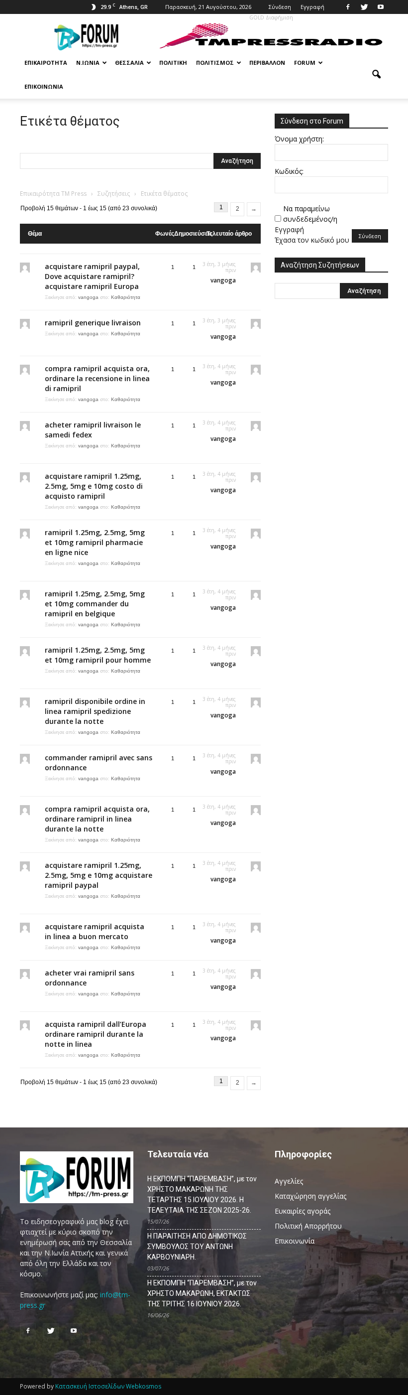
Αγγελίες (289, 1181)
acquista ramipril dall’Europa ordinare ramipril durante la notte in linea (95, 1034)
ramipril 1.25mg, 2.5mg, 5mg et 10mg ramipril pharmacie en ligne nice (95, 542)
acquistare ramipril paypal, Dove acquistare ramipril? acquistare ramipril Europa (92, 276)
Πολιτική (173, 62)
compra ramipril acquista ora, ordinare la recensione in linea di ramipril (97, 378)
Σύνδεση (280, 6)
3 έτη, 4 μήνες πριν (219, 369)
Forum (304, 62)
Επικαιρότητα (45, 62)
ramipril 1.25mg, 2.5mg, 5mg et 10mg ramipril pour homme (98, 655)
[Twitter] (364, 7)
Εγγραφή (312, 6)
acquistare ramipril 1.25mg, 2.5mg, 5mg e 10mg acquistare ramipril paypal (98, 875)
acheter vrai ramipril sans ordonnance (89, 977)
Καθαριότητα (125, 297)
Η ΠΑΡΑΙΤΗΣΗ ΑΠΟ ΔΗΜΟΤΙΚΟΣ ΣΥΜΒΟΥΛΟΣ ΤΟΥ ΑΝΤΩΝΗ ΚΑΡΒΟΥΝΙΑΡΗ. (197, 1246)
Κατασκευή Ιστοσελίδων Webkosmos (108, 1386)
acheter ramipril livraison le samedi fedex (93, 429)
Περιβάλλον (267, 62)
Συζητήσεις (114, 193)
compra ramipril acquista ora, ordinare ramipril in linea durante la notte (97, 819)
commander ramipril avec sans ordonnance (98, 762)
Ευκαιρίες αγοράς (302, 1211)
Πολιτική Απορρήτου (308, 1226)
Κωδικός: (289, 171)
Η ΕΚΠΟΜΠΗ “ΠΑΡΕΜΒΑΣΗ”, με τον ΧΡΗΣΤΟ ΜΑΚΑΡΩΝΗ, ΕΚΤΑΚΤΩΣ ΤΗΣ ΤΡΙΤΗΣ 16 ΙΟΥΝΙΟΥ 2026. (202, 1293)
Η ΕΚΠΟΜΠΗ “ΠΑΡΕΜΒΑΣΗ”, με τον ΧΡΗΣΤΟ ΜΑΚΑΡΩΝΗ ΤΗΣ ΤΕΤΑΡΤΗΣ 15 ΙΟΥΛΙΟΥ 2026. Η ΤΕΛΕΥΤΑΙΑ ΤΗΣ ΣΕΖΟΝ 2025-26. (202, 1194)
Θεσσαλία (129, 62)
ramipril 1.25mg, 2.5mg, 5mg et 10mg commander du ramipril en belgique (95, 603)
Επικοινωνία (43, 86)
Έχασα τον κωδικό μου (312, 240)
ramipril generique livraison (93, 322)
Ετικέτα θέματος (70, 121)
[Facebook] (347, 7)
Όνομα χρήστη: (299, 138)
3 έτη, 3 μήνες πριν (219, 267)
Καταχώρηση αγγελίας (310, 1196)
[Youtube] (380, 7)
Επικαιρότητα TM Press (53, 193)
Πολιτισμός (215, 62)
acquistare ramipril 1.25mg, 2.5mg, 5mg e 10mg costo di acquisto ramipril (94, 486)
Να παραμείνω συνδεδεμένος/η (310, 214)
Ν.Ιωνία (88, 62)
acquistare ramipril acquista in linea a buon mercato (94, 931)
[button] (376, 75)
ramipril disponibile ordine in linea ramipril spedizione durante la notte (95, 711)
